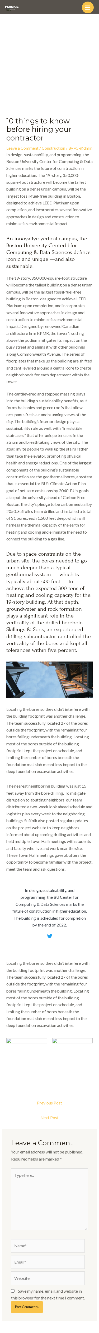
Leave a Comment (22, 148)
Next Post (49, 1117)
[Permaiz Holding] (11, 8)
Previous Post (49, 1103)
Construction (53, 148)
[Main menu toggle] (88, 7)
